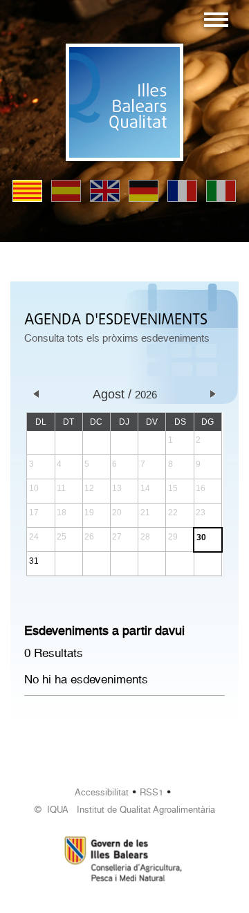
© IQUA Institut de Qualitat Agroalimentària (125, 809)
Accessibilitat (102, 792)
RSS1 (151, 792)
